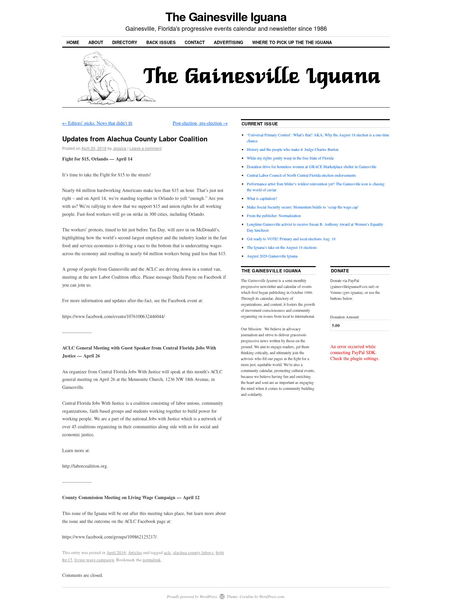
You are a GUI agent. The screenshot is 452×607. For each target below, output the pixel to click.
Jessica (119, 148)
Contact (195, 42)
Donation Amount (344, 316)
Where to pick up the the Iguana (292, 42)
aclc (167, 552)
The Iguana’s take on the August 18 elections (282, 247)
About (95, 42)
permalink (152, 560)
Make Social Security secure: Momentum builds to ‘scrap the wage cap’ (303, 207)
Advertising (228, 42)
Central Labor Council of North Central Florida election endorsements (301, 175)
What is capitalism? (262, 198)
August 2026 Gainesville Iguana (272, 255)
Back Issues (161, 42)
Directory (124, 42)
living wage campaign (94, 560)
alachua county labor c (193, 552)
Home (73, 42)
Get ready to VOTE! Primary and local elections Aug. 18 (291, 238)
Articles (135, 552)
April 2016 (116, 552)
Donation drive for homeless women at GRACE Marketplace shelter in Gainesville (311, 166)
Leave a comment (145, 148)
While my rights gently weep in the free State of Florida (291, 158)
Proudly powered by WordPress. (192, 596)
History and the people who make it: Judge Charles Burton (293, 149)
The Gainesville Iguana (226, 16)
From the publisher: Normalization (274, 215)
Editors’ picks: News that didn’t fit (97, 123)
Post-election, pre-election (200, 123)
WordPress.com (271, 596)
